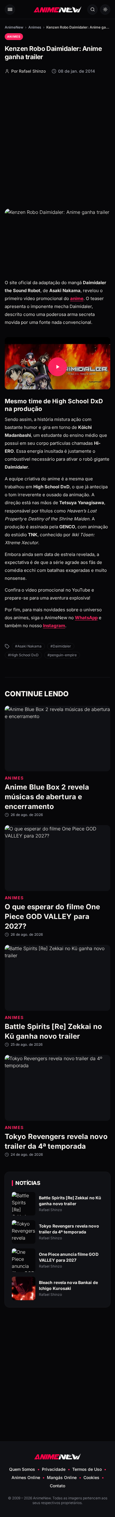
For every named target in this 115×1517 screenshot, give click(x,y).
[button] (57, 367)
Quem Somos (22, 1469)
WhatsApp (86, 618)
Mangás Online (62, 1477)
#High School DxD (23, 655)
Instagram (54, 626)
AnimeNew (14, 27)
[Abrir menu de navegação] (10, 9)
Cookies (91, 1477)
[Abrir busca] (92, 9)
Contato (57, 1485)
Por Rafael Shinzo (28, 71)
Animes (34, 27)
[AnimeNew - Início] (57, 9)
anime (76, 298)
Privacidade (53, 1469)
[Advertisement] (57, 141)
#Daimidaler (60, 646)
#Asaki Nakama (28, 646)
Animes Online (26, 1477)
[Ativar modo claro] (105, 9)
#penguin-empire (62, 655)
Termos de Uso (87, 1469)
